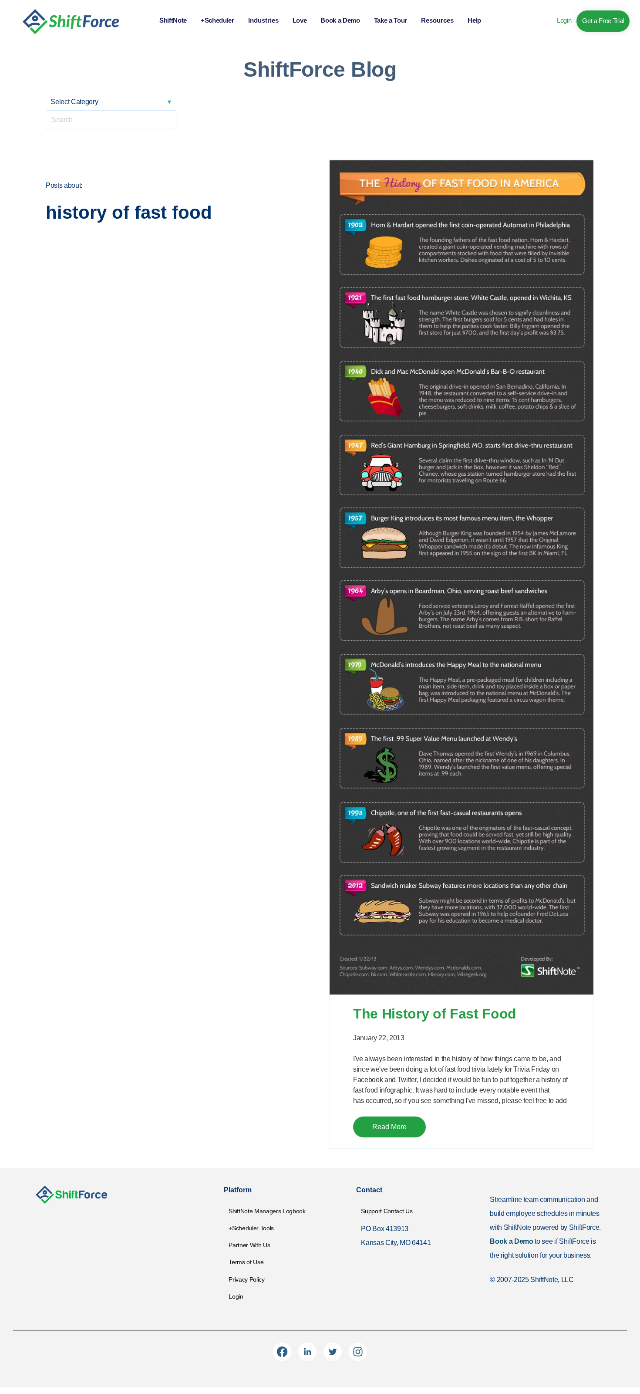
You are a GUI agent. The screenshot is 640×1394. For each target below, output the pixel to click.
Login (564, 20)
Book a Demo (340, 20)
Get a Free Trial (603, 20)
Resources (437, 20)
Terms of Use (246, 1262)
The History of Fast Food (434, 1014)
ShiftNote (173, 20)
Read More (389, 1126)
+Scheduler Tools (251, 1228)
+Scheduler (217, 20)
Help (474, 20)
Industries (263, 20)
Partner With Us (249, 1245)
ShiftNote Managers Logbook (267, 1211)
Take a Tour (390, 20)
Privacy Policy (246, 1279)
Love (300, 20)
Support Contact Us (386, 1211)
